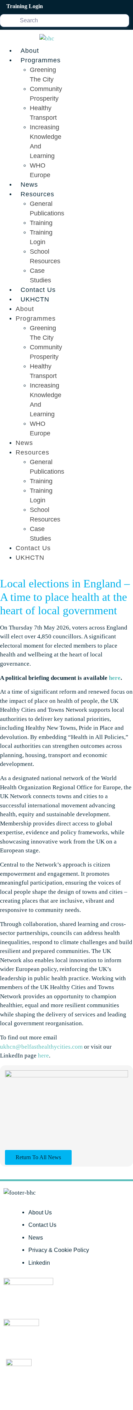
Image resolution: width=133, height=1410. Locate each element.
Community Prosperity (46, 93)
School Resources (45, 256)
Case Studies (40, 275)
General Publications (47, 208)
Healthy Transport (43, 113)
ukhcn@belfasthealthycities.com (41, 1046)
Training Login (41, 237)
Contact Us (38, 289)
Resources (37, 194)
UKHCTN (35, 299)
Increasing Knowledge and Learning (45, 141)
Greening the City (43, 74)
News (29, 184)
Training (41, 222)
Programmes (41, 60)
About (30, 50)
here (115, 678)
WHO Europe (40, 170)
